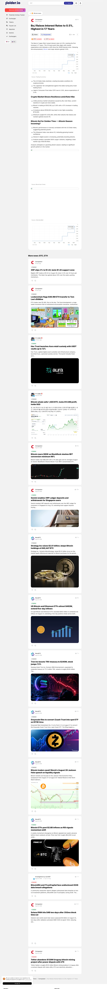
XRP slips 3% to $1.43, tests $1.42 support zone (52, 270)
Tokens (11, 22)
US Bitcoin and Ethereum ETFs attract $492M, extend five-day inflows (52, 607)
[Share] (35, 280)
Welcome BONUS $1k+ (16, 10)
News (35, 978)
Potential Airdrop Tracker (17, 15)
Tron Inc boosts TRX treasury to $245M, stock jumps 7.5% (52, 663)
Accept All (17, 983)
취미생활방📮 (39, 338)
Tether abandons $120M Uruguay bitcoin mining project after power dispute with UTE (53, 961)
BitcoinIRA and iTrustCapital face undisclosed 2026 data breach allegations (54, 886)
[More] (77, 34)
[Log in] (80, 3)
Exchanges (12, 18)
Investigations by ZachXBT (43, 876)
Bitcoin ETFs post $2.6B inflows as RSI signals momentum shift (52, 828)
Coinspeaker (38, 19)
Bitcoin (45, 49)
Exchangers (12, 36)
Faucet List (12, 25)
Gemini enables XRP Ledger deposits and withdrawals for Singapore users (49, 499)
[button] (55, 63)
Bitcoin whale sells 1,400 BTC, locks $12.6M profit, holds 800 (54, 403)
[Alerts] (76, 3)
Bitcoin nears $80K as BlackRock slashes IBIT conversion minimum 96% (52, 455)
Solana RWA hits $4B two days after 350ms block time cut (53, 913)
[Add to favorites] (32, 280)
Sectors (11, 33)
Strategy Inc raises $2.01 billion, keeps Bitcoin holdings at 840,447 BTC (52, 547)
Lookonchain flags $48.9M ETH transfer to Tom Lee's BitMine (52, 298)
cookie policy (28, 979)
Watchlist (12, 29)
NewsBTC (38, 537)
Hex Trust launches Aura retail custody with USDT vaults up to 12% (53, 347)
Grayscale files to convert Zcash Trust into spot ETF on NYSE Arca (54, 721)
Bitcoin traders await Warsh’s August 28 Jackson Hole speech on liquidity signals (53, 771)
